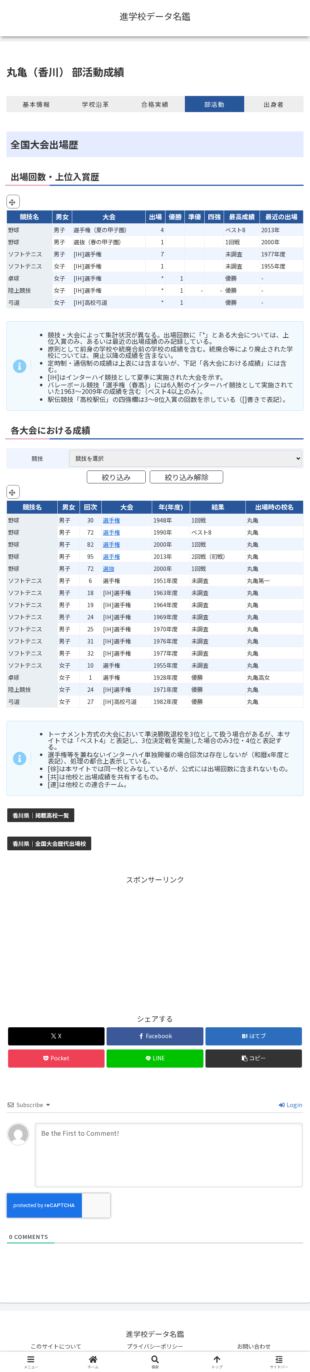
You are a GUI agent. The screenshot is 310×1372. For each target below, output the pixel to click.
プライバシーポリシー (155, 1346)
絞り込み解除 (186, 477)
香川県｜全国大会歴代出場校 (49, 843)
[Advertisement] (155, 942)
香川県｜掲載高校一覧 (41, 815)
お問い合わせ (254, 1346)
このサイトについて (56, 1346)
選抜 (108, 568)
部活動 (214, 104)
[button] (253, 1058)
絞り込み (116, 477)
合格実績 (155, 104)
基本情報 (36, 104)
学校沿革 (95, 104)
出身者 (274, 104)
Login (293, 1105)
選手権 (111, 520)
